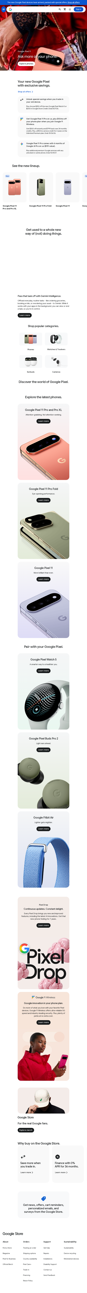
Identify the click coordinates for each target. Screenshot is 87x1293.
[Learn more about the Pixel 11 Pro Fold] (41, 195)
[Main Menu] (3, 9)
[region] (43, 195)
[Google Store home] (10, 9)
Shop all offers (74, 2)
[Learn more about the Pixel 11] (68, 195)
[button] (59, 9)
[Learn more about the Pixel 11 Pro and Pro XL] (15, 195)
